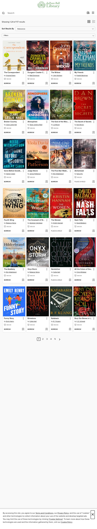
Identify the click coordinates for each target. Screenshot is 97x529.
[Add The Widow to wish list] (69, 83)
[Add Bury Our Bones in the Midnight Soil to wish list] (93, 329)
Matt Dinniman (34, 76)
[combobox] (43, 13)
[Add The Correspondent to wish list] (23, 83)
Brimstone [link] (32, 318)
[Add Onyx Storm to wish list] (46, 280)
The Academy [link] (9, 269)
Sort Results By (8, 29)
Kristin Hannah (58, 223)
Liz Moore (56, 125)
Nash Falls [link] (79, 220)
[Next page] (59, 339)
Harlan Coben (10, 174)
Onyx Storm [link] (32, 269)
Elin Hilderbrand (58, 174)
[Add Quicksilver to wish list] (69, 280)
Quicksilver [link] (55, 269)
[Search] (3, 13)
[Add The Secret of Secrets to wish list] (93, 132)
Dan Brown (80, 125)
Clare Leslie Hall (11, 125)
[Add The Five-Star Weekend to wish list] (69, 181)
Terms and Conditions (44, 513)
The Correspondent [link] (12, 73)
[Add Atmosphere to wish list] (46, 132)
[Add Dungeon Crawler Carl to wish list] (46, 83)
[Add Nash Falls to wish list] (93, 231)
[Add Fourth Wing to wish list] (23, 231)
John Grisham (57, 76)
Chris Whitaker (81, 272)
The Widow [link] (55, 73)
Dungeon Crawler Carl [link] (36, 73)
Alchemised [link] (79, 171)
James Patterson (35, 174)
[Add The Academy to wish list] (23, 280)
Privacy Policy (63, 513)
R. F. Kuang (56, 321)
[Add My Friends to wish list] (93, 83)
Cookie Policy (66, 522)
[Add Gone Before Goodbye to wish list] (23, 181)
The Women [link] (56, 220)
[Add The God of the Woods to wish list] (69, 132)
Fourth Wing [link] (9, 220)
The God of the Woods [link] (60, 122)
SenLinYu (80, 174)
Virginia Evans (10, 76)
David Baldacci (81, 223)
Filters (6, 36)
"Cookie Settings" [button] (56, 519)
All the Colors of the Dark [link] (84, 269)
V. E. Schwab (81, 321)
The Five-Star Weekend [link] (60, 171)
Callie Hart (56, 272)
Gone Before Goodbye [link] (13, 171)
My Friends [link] (79, 73)
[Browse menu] (93, 12)
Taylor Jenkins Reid (36, 125)
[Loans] (88, 13)
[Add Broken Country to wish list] (23, 132)
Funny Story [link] (9, 318)
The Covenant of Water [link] (37, 220)
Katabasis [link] (55, 318)
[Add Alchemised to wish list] (93, 181)
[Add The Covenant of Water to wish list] (46, 231)
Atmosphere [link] (32, 122)
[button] (88, 22)
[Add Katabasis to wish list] (69, 329)
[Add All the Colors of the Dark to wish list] (93, 280)
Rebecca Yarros (11, 223)
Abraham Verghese (36, 223)
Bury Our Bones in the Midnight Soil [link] (84, 318)
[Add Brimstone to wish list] (46, 329)
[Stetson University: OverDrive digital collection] (48, 5)
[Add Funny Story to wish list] (23, 329)
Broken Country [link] (10, 122)
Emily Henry (10, 321)
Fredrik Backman (82, 76)
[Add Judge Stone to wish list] (46, 181)
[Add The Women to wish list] (69, 231)
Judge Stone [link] (33, 171)
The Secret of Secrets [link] (83, 122)
